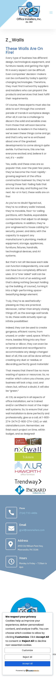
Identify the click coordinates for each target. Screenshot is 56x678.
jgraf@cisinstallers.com (32, 530)
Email (22, 525)
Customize (27, 650)
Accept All (27, 663)
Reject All (27, 657)
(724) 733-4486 (28, 513)
